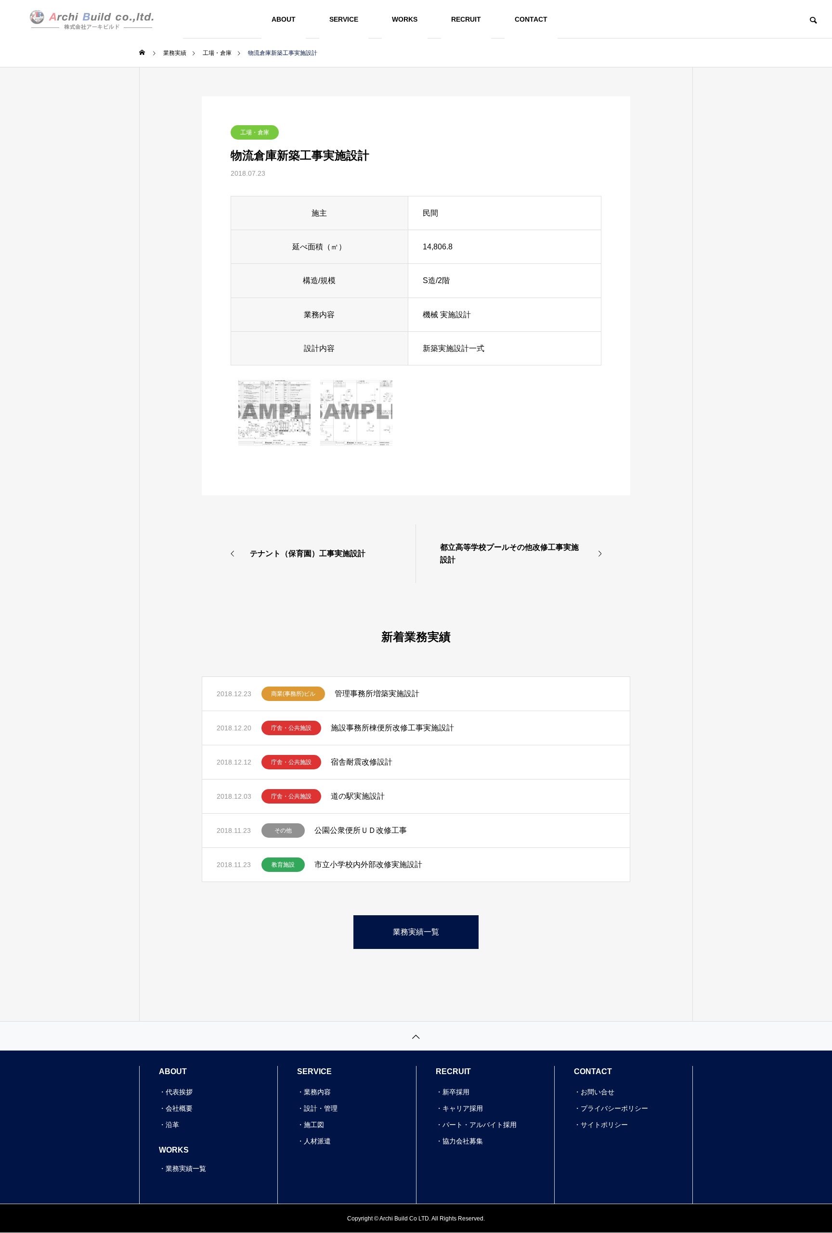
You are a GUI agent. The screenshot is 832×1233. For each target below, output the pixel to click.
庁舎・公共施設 (291, 728)
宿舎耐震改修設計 (361, 762)
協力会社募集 (462, 1141)
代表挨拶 (179, 1092)
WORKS (404, 19)
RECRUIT (466, 19)
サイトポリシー (604, 1125)
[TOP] (416, 1036)
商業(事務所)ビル (293, 693)
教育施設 (283, 864)
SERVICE (343, 19)
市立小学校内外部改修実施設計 (368, 864)
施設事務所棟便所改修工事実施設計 (392, 728)
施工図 (314, 1125)
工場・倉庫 (254, 132)
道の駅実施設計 (358, 796)
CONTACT (531, 19)
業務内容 (317, 1092)
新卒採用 (455, 1092)
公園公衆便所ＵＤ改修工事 (360, 830)
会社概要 (179, 1108)
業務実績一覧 (186, 1168)
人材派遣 (317, 1141)
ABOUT (284, 19)
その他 (283, 830)
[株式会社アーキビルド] (91, 19)
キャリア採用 (462, 1108)
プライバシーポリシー (614, 1108)
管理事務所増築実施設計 (377, 693)
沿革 (172, 1125)
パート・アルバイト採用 (479, 1125)
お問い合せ (597, 1092)
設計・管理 (321, 1108)
